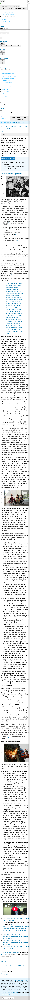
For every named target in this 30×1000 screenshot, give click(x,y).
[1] (8, 222)
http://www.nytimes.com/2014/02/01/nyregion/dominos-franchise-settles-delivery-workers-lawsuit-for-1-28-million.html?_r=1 (16, 928)
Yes (4, 974)
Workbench (17, 122)
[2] (15, 234)
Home (8, 122)
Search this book (4, 28)
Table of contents (7, 134)
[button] (5, 95)
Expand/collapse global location (28, 122)
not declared (4, 954)
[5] (10, 333)
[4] (11, 274)
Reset (2, 43)
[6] (9, 737)
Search (3, 998)
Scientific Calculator (8, 84)
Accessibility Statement (12, 992)
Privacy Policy (16, 991)
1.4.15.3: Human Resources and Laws (10, 952)
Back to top (3, 961)
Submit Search (4, 33)
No (9, 974)
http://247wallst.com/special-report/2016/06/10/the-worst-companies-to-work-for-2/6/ (16, 936)
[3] (17, 240)
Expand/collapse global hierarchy (2, 123)
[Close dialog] (1, 110)
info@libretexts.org (12, 994)
